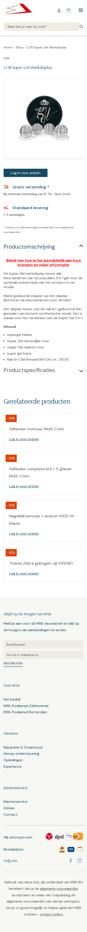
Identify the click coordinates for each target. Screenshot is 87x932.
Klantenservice (15, 801)
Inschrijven (13, 663)
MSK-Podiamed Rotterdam (25, 712)
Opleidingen (13, 760)
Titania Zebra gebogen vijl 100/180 (41, 563)
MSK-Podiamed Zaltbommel (26, 705)
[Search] (42, 26)
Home (8, 47)
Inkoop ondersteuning (21, 753)
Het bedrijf (12, 699)
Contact (10, 814)
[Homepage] (18, 10)
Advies (9, 808)
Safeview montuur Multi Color (36, 429)
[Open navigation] (79, 10)
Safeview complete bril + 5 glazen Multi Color (40, 472)
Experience (13, 766)
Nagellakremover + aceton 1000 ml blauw (41, 519)
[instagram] (79, 861)
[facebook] (71, 861)
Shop (20, 47)
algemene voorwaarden (59, 888)
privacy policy (51, 914)
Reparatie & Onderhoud (23, 747)
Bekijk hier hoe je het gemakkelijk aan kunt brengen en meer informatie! (44, 262)
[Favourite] (68, 10)
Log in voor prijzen (25, 173)
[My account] (59, 10)
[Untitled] (43, 644)
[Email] (43, 655)
